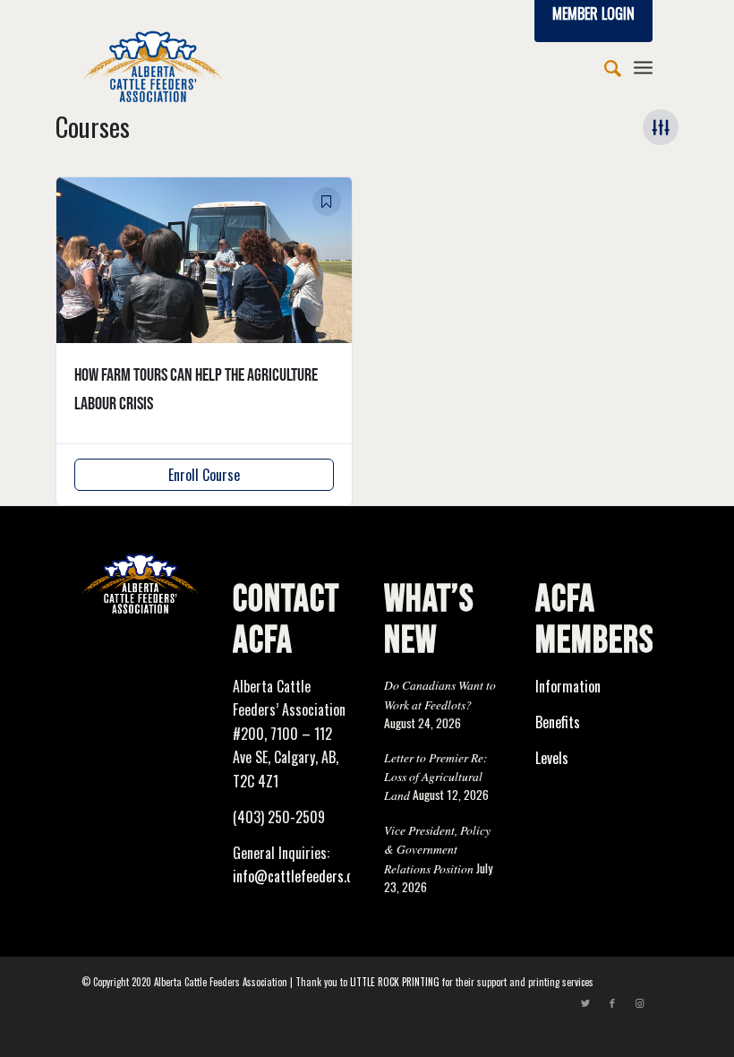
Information (568, 686)
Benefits (557, 722)
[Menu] (643, 66)
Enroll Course (204, 475)
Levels (551, 758)
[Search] (603, 66)
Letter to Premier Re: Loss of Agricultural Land (436, 776)
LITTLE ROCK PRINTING (395, 982)
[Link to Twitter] (585, 1002)
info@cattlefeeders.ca (296, 876)
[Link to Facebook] (612, 1002)
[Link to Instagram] (639, 1002)
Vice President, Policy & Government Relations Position (437, 849)
